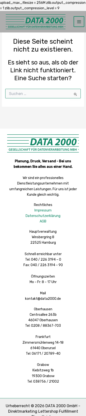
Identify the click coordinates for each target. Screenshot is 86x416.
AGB (43, 221)
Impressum (43, 210)
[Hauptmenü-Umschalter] (79, 21)
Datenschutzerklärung (43, 216)
